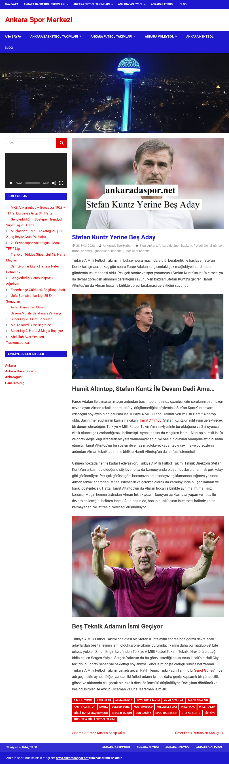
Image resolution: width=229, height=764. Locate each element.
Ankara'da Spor (169, 245)
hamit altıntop (84, 706)
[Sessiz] (54, 183)
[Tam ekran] (61, 183)
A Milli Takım (83, 700)
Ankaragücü (14, 377)
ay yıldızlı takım (148, 700)
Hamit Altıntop (150, 420)
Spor (128, 251)
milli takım (207, 706)
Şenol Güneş (204, 670)
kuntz (103, 706)
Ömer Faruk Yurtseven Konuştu (198, 733)
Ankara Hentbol (162, 4)
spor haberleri (141, 251)
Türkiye (209, 713)
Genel (208, 245)
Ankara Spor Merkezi (38, 19)
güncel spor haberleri (108, 251)
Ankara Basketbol (116, 747)
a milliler (103, 700)
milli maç (188, 706)
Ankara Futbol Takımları (91, 4)
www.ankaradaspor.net (72, 758)
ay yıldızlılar (174, 700)
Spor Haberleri (166, 713)
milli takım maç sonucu (91, 713)
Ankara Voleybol (130, 4)
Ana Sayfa (11, 4)
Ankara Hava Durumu (21, 371)
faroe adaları (198, 700)
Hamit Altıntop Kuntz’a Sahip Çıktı (99, 733)
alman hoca (123, 700)
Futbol (198, 245)
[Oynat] (11, 183)
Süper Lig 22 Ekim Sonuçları (32, 319)
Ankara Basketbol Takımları (44, 4)
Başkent (186, 245)
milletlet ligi (167, 706)
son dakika (143, 713)
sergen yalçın (122, 713)
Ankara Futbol (147, 747)
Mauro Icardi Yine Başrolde (31, 325)
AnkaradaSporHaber (117, 245)
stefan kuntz (191, 713)
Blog (183, 4)
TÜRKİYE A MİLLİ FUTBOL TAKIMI (95, 719)
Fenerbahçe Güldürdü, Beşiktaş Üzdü (38, 290)
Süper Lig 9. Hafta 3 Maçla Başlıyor (37, 331)
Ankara (152, 245)
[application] (36, 170)
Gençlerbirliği (15, 383)
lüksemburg (121, 706)
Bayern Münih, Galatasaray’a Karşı (36, 313)
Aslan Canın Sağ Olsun (28, 307)
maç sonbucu (143, 706)
